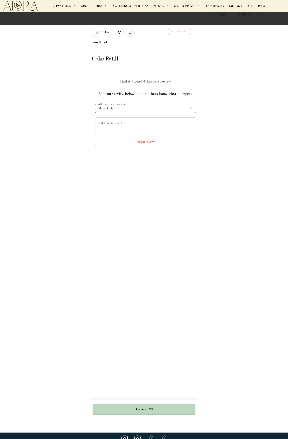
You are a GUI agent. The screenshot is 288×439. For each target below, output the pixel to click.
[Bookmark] (130, 32)
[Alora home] (20, 6)
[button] (62, 6)
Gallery (261, 14)
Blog (250, 5)
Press (261, 5)
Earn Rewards (215, 5)
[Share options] (119, 32)
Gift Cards (235, 5)
